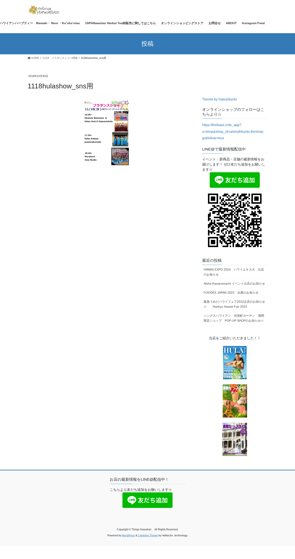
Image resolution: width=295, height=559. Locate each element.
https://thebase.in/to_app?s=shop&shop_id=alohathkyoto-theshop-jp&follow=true (233, 131)
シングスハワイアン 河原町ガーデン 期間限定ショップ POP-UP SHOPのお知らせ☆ (234, 318)
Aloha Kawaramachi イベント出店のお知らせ (234, 283)
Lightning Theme (148, 535)
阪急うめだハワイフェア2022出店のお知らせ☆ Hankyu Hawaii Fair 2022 (234, 304)
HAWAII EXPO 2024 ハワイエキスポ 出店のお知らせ (234, 272)
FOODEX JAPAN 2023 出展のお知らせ (231, 292)
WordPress (128, 535)
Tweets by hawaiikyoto (219, 99)
